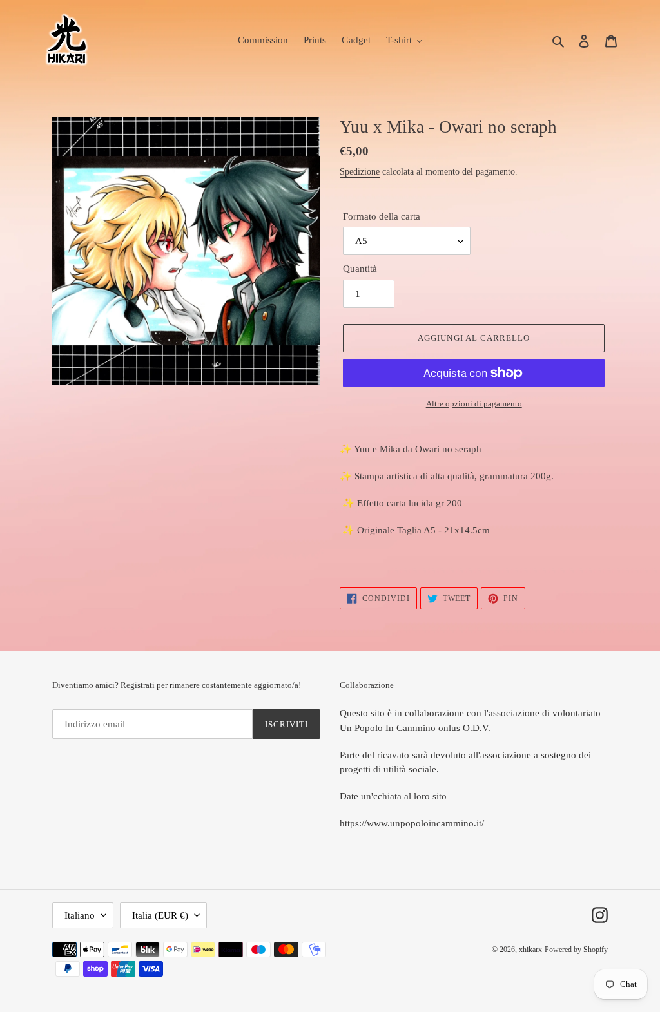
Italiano (79, 915)
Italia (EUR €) (160, 915)
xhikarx (530, 949)
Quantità (360, 268)
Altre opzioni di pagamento (474, 403)
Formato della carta (381, 216)
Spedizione (360, 172)
